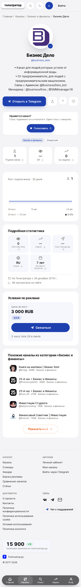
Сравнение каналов (15, 481)
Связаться (43, 327)
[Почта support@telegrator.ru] (60, 500)
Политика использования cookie (18, 517)
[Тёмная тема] (40, 5)
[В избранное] (73, 101)
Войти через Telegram (56, 471)
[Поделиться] (52, 101)
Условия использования (17, 524)
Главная (7, 16)
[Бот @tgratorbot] (52, 500)
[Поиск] (30, 5)
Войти (62, 5)
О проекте (9, 498)
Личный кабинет (53, 462)
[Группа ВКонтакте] (45, 500)
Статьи (7, 486)
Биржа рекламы (12, 476)
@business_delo (40, 60)
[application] (40, 197)
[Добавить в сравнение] (63, 100)
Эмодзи (7, 471)
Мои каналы (50, 467)
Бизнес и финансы (39, 16)
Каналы (19, 16)
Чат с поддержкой (61, 509)
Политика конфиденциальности (16, 509)
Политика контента (14, 528)
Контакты (8, 503)
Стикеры (8, 467)
